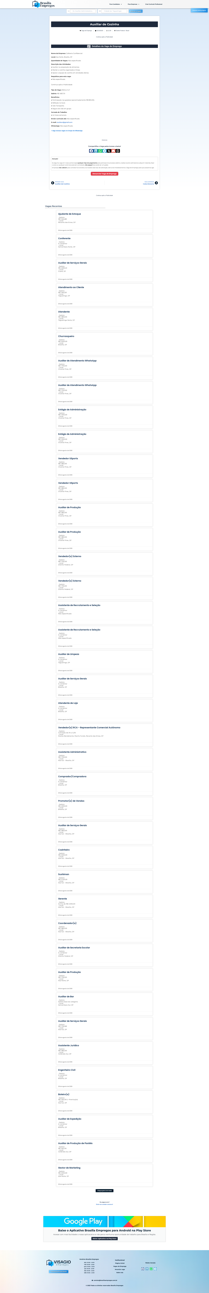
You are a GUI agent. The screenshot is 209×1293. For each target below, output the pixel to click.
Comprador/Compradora (72, 776)
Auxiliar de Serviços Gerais (72, 262)
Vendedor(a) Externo (69, 556)
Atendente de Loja (68, 703)
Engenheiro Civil (66, 1070)
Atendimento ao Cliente (71, 287)
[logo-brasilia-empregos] (43, 4)
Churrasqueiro (66, 336)
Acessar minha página (199, 10)
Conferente (64, 238)
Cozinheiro (64, 849)
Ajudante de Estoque (69, 213)
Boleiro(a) (63, 1094)
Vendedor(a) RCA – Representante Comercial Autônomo (89, 727)
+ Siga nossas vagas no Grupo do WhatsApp (66, 131)
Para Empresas (132, 4)
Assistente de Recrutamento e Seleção (79, 605)
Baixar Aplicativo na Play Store (104, 1239)
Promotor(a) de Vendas (71, 800)
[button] (91, 151)
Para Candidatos (114, 4)
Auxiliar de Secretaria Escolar (74, 947)
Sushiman (63, 874)
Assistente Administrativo (72, 752)
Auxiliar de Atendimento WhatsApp (77, 360)
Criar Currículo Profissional (153, 4)
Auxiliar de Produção (69, 507)
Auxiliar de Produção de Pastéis (75, 1143)
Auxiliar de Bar (66, 996)
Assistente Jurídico (68, 1045)
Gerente (62, 898)
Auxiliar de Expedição (69, 1118)
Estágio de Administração (72, 409)
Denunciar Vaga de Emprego (104, 174)
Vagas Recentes (53, 206)
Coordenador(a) (67, 923)
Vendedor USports (68, 458)
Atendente (64, 311)
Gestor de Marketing (69, 1167)
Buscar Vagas (135, 11)
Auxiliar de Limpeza (68, 654)
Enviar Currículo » (66, 226)
